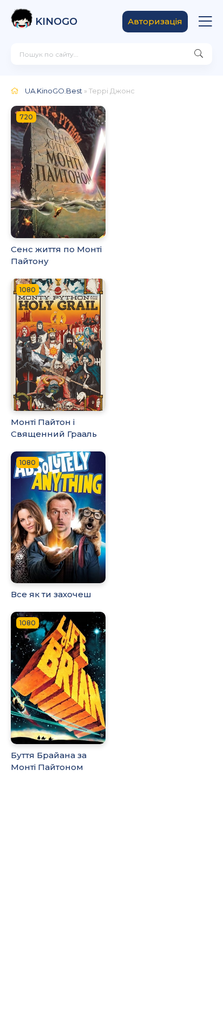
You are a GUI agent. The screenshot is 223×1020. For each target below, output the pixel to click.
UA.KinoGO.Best (53, 90)
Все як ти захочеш (51, 594)
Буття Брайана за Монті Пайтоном (49, 761)
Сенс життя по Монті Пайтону (56, 255)
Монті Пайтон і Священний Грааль (54, 428)
